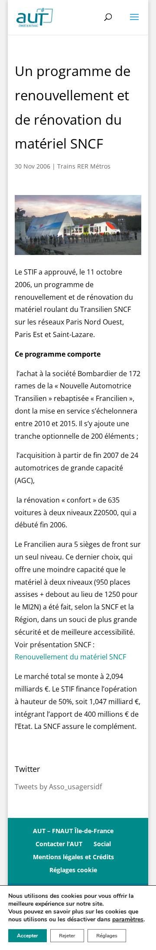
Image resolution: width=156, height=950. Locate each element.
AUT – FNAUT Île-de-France (73, 831)
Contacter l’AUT (59, 844)
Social (102, 844)
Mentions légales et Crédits (73, 857)
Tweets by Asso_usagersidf (58, 786)
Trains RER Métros (83, 166)
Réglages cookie (73, 870)
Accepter (27, 935)
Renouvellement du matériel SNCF (70, 657)
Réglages (106, 935)
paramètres (127, 920)
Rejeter (67, 935)
